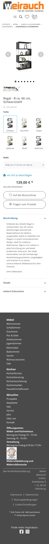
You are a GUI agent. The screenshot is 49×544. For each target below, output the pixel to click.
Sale (9, 363)
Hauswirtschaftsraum (18, 388)
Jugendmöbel (7, 27)
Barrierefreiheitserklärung (16, 471)
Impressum (16, 494)
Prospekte (12, 398)
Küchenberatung (15, 377)
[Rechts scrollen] (41, 54)
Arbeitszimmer (14, 339)
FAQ (9, 406)
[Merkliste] (27, 16)
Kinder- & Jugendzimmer (30, 24)
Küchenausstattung (17, 381)
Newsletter (12, 402)
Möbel (15, 24)
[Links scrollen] (8, 54)
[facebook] (21, 531)
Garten (10, 355)
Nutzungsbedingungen (26, 499)
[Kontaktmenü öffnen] (34, 17)
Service (10, 410)
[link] (23, 6)
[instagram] (27, 531)
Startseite (6, 24)
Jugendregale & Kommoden (27, 27)
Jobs (9, 414)
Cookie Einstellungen (25, 504)
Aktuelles (12, 394)
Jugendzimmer (14, 343)
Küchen (11, 369)
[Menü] (15, 17)
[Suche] (20, 16)
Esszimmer (12, 331)
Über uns (11, 418)
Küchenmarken (14, 385)
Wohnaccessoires (16, 359)
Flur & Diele (12, 335)
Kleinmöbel (12, 347)
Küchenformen (14, 373)
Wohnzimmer (14, 323)
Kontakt (11, 422)
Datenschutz (32, 494)
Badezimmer (13, 351)
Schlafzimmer (14, 327)
